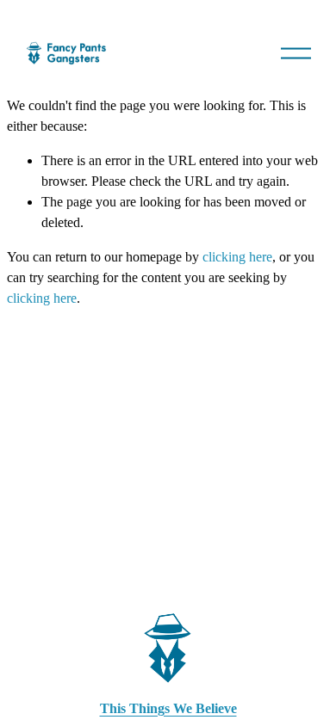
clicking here (237, 256)
